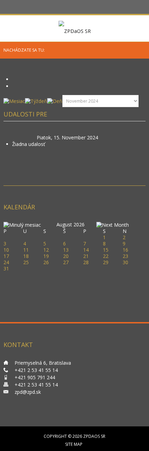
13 (66, 249)
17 (6, 256)
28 (86, 262)
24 (6, 262)
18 (26, 256)
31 (6, 268)
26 (46, 262)
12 (46, 249)
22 (105, 256)
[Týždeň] (36, 100)
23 (125, 256)
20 (66, 256)
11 (26, 249)
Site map (73, 444)
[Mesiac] (14, 100)
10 (6, 249)
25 (26, 262)
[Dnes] (54, 100)
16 (125, 249)
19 (46, 256)
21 (86, 256)
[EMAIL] (14, 86)
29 (105, 262)
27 (66, 262)
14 (86, 249)
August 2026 (70, 224)
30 (125, 262)
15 (105, 249)
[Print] (14, 79)
